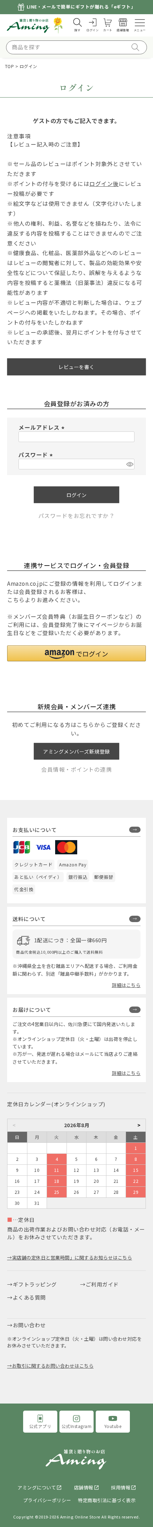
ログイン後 (104, 183)
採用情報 (120, 1487)
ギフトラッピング (35, 1284)
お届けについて (31, 1009)
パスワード (37, 454)
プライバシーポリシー (47, 1500)
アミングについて (36, 1487)
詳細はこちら (126, 985)
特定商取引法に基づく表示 (107, 1500)
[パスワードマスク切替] (129, 464)
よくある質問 (29, 1297)
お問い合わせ (29, 1325)
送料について (29, 918)
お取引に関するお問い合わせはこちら (53, 1365)
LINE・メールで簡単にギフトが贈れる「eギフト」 (81, 7)
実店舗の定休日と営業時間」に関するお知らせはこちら (72, 1257)
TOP (9, 66)
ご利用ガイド (102, 1284)
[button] (76, 653)
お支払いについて (34, 829)
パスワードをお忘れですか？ (76, 515)
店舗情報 (83, 1487)
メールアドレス (43, 427)
